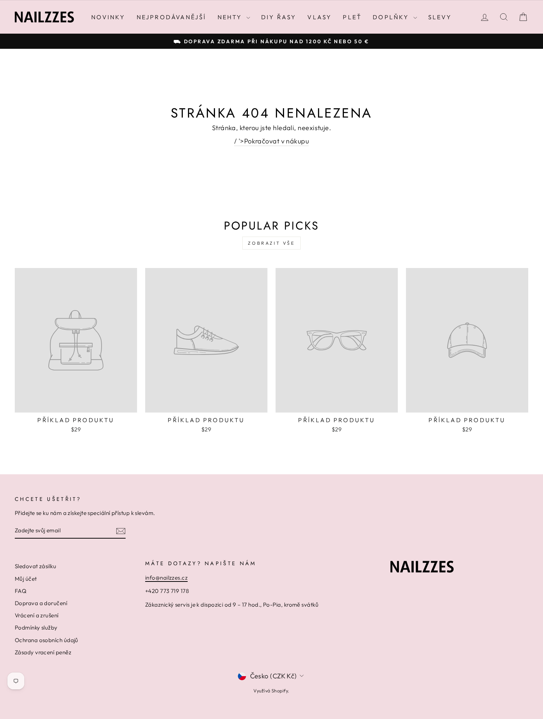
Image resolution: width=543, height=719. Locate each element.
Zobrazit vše (271, 243)
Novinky (108, 17)
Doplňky (392, 17)
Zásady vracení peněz (43, 652)
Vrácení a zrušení (37, 615)
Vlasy (319, 17)
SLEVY (440, 17)
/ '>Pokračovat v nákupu (271, 141)
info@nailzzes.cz (166, 577)
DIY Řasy (279, 17)
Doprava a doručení (41, 603)
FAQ (20, 590)
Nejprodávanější (171, 17)
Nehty (231, 17)
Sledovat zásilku (35, 566)
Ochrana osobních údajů (46, 640)
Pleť (352, 17)
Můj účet (26, 578)
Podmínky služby (36, 627)
